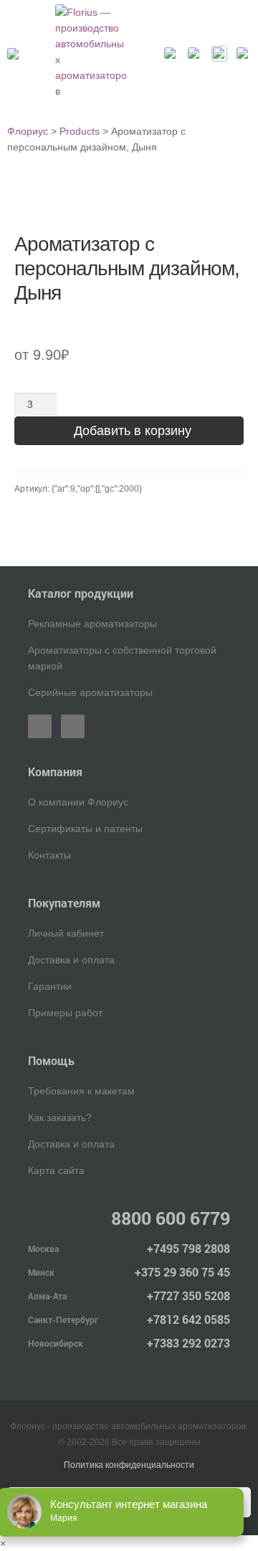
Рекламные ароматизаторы (92, 623)
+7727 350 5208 (188, 1295)
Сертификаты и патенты (85, 828)
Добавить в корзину (132, 431)
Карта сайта (56, 1170)
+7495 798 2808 (188, 1248)
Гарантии (50, 986)
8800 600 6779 (170, 1218)
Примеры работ (65, 1012)
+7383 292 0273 (188, 1342)
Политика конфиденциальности (129, 1465)
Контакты (49, 855)
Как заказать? (60, 1117)
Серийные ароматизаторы (90, 692)
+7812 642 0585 (188, 1319)
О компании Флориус (78, 802)
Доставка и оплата (71, 959)
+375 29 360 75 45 (182, 1271)
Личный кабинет (66, 933)
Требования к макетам (81, 1091)
